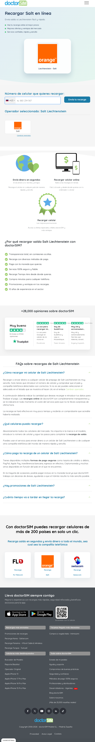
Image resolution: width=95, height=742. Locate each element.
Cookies (57, 734)
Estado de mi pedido (58, 660)
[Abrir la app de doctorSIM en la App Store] (16, 613)
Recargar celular (46, 220)
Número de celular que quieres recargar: (34, 93)
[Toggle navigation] (86, 3)
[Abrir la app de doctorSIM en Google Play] (41, 613)
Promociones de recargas (16, 634)
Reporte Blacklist (12, 664)
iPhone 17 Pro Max (15, 679)
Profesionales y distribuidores (62, 683)
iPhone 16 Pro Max (15, 683)
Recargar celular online (66, 179)
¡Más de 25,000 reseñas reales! (62, 702)
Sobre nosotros (56, 698)
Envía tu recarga (77, 99)
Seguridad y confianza (59, 674)
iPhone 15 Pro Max (15, 688)
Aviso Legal (47, 734)
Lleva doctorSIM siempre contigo (29, 595)
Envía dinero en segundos (26, 179)
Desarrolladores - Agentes (63, 688)
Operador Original (13, 669)
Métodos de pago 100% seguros (63, 679)
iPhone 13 (11, 674)
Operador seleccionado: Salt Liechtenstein (35, 111)
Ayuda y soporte (56, 664)
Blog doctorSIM (56, 693)
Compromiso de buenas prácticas (64, 669)
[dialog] (8, 740)
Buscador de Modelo (14, 660)
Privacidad (34, 734)
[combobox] (10, 100)
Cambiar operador (24, 135)
